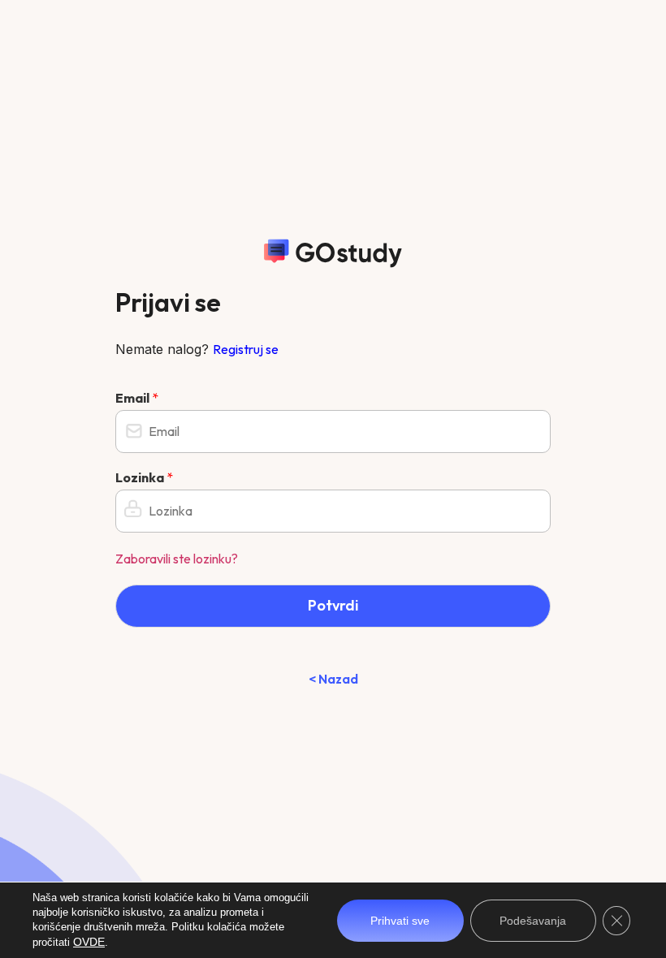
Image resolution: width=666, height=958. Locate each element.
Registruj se (246, 349)
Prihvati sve (400, 920)
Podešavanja (533, 920)
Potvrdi (333, 605)
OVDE (89, 941)
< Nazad (333, 679)
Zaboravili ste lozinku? (176, 558)
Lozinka (144, 477)
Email (136, 398)
